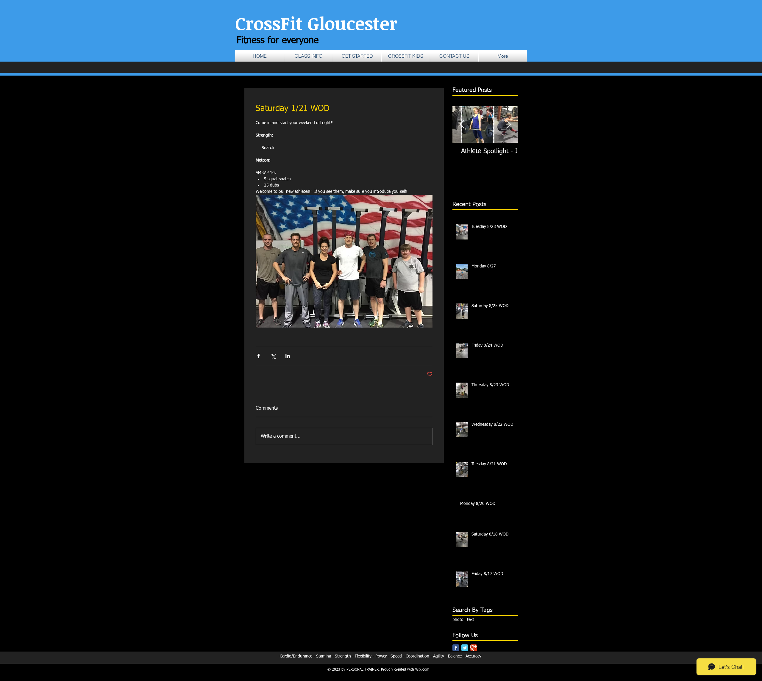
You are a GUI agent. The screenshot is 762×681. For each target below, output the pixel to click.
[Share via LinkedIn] (288, 356)
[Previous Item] (462, 124)
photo (457, 620)
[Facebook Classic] (455, 647)
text (470, 620)
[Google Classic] (473, 647)
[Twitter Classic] (464, 647)
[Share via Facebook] (258, 356)
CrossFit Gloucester (316, 23)
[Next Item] (508, 124)
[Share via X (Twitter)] (273, 356)
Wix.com (422, 669)
